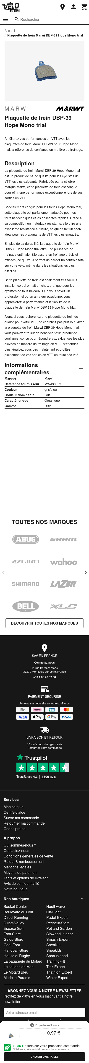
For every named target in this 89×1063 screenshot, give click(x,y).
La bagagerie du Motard (23, 961)
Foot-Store (12, 933)
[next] (86, 573)
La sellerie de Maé (19, 966)
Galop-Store (13, 939)
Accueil (10, 30)
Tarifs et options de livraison (26, 878)
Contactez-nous (44, 662)
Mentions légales (17, 867)
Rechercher (29, 19)
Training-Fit (55, 961)
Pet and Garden (59, 928)
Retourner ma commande (24, 823)
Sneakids (54, 950)
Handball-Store (16, 950)
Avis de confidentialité (21, 883)
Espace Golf (14, 928)
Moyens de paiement (20, 872)
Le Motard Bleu (16, 972)
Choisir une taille (44, 1057)
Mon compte (14, 806)
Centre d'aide (14, 812)
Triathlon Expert (59, 972)
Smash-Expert (57, 939)
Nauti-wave (55, 906)
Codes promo (15, 828)
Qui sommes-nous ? (20, 845)
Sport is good (57, 955)
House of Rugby (17, 955)
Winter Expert (57, 977)
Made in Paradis (17, 977)
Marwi (17, 108)
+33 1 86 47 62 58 (44, 677)
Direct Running (16, 917)
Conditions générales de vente (28, 856)
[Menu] (5, 19)
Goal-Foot (12, 944)
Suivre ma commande (21, 817)
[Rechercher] (16, 19)
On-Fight (53, 911)
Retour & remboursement (24, 861)
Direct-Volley (14, 922)
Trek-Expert (55, 966)
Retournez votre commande (44, 748)
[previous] (3, 573)
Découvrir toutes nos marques (44, 623)
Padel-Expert (57, 917)
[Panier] (84, 6)
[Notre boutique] (62, 6)
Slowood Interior (59, 933)
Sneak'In (53, 944)
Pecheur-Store (58, 922)
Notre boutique (16, 888)
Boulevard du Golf (18, 911)
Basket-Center (15, 906)
